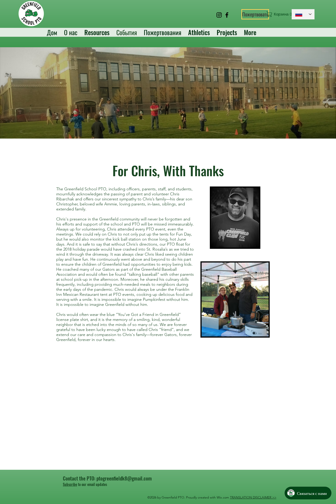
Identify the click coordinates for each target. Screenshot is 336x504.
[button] (277, 14)
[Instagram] (219, 14)
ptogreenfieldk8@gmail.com (124, 478)
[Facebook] (226, 14)
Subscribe (70, 484)
